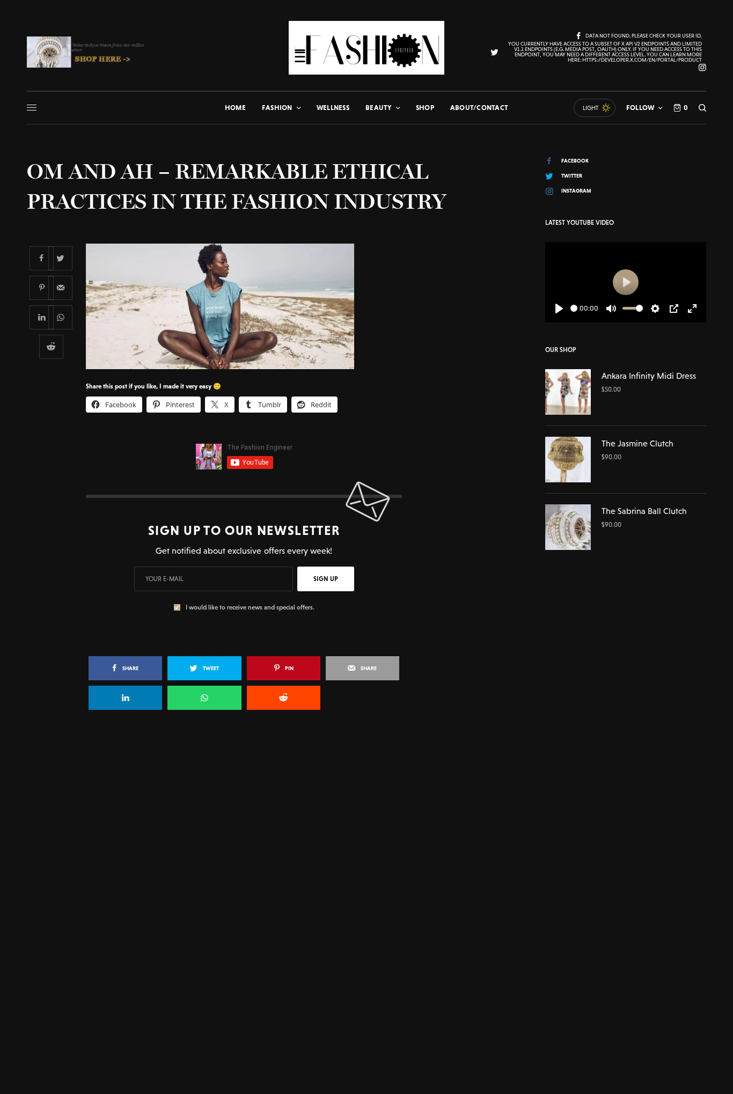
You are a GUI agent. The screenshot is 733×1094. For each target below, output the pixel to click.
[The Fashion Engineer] (366, 48)
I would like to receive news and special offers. (250, 607)
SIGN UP (325, 579)
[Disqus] (366, 873)
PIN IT (250, 306)
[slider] (573, 308)
